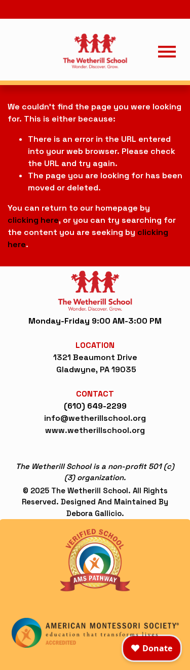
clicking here (33, 220)
